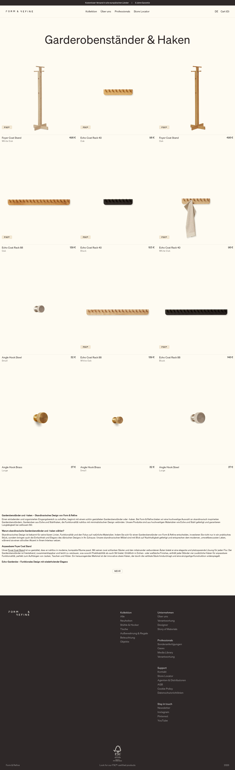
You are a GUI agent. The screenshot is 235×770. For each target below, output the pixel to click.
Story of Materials (167, 629)
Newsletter (164, 708)
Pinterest (163, 716)
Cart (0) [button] (225, 11)
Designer (163, 625)
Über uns (106, 11)
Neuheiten (126, 621)
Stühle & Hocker (129, 625)
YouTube (163, 720)
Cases (161, 648)
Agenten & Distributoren (172, 680)
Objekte (124, 642)
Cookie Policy (165, 689)
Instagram (163, 712)
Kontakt (162, 672)
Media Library (165, 652)
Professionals (122, 11)
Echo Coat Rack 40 (91, 139)
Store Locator (141, 11)
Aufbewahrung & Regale (134, 633)
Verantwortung (166, 621)
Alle (122, 616)
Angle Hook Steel (12, 359)
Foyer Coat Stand (11, 139)
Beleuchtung (127, 638)
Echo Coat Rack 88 (12, 249)
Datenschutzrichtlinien (170, 693)
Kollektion (91, 11)
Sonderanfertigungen (170, 644)
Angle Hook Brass (12, 469)
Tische (124, 629)
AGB (160, 684)
